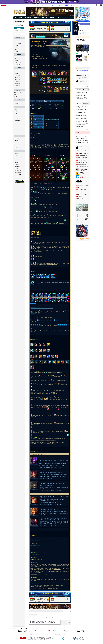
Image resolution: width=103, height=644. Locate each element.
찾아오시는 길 (66, 634)
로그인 (93, 5)
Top (15, 92)
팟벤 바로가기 (17, 153)
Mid (14, 94)
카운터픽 (75, 31)
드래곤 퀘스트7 (17, 176)
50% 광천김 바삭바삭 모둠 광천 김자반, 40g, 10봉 (82, 140)
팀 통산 (16, 113)
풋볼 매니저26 (17, 177)
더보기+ (87, 132)
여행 (15, 160)
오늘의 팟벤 (16, 142)
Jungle (21, 92)
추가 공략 (75, 33)
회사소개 (31, 634)
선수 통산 (16, 115)
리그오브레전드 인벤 (20, 21)
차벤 (15, 157)
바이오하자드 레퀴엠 (18, 174)
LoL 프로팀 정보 (17, 120)
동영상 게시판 (17, 103)
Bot (20, 94)
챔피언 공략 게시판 (17, 62)
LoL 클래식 (17, 71)
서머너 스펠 (75, 27)
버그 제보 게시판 (17, 64)
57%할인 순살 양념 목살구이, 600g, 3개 (82, 134)
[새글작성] (68, 611)
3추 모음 (17, 45)
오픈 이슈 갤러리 (17, 138)
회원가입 (16, 30)
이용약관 (40, 634)
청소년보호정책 (52, 634)
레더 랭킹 (16, 118)
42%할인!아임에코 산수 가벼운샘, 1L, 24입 (82, 136)
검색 (23, 34)
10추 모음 (17, 47)
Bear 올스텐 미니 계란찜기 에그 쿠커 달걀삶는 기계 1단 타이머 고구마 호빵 (82, 142)
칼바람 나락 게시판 (17, 87)
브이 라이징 (16, 168)
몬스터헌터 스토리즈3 (18, 172)
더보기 (85, 221)
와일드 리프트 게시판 (18, 83)
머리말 (75, 23)
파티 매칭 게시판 (17, 81)
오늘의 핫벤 (16, 140)
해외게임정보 (17, 162)
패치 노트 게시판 (17, 58)
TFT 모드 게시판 (17, 85)
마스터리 (75, 26)
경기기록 (16, 109)
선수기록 (16, 111)
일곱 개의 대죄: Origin (18, 170)
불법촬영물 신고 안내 (59, 634)
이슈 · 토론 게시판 (17, 77)
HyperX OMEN (17, 166)
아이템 (75, 30)
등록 (68, 622)
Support (15, 96)
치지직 (16, 155)
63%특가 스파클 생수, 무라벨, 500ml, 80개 (82, 138)
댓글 (75, 34)
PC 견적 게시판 (17, 145)
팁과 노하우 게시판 (17, 56)
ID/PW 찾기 (21, 30)
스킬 (75, 28)
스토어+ (87, 37)
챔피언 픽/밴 (16, 116)
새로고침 (86, 86)
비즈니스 (36, 634)
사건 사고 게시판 (17, 79)
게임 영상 (16, 164)
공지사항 (71, 634)
